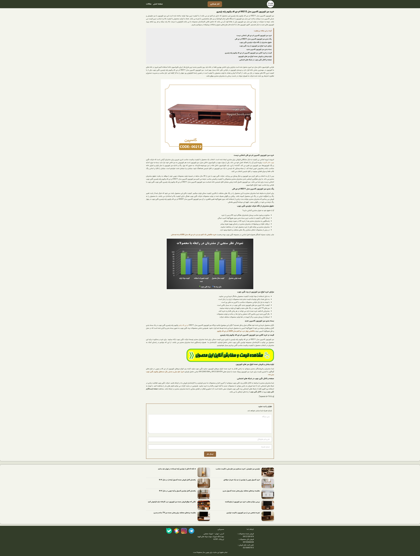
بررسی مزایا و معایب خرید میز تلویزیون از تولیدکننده (242, 502)
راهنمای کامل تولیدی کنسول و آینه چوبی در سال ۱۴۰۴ (177, 491)
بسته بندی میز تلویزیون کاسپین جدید (259, 49)
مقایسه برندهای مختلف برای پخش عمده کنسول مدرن (241, 491)
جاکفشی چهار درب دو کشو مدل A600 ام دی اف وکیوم (236, 331)
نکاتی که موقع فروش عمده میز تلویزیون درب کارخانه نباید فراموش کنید (172, 502)
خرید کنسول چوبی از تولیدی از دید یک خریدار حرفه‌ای (242, 480)
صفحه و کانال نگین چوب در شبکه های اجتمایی (255, 59)
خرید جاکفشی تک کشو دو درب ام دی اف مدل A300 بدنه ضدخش (193, 234)
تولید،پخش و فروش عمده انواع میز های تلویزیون (255, 56)
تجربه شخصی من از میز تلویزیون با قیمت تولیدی (243, 512)
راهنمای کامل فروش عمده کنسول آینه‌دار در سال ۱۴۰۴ (177, 480)
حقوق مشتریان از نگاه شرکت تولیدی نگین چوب (256, 42)
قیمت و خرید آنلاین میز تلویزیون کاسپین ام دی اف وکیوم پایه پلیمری (248, 53)
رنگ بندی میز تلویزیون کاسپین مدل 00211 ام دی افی (253, 39)
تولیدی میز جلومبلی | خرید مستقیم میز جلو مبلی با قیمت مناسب (238, 469)
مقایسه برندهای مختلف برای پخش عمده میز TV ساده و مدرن (175, 512)
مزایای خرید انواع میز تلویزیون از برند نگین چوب (255, 46)
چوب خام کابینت (268, 162)
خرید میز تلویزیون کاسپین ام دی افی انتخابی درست (254, 35)
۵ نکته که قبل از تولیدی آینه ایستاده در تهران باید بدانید (177, 469)
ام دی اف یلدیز (183, 325)
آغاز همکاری (214, 4)
